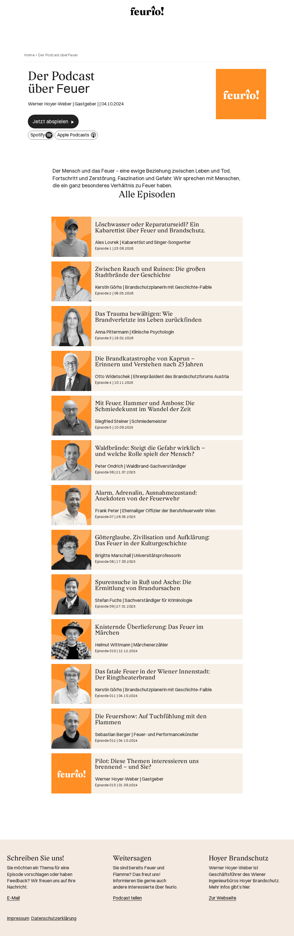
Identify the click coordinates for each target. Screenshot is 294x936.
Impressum (18, 918)
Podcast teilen (127, 898)
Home (29, 55)
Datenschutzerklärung (53, 918)
